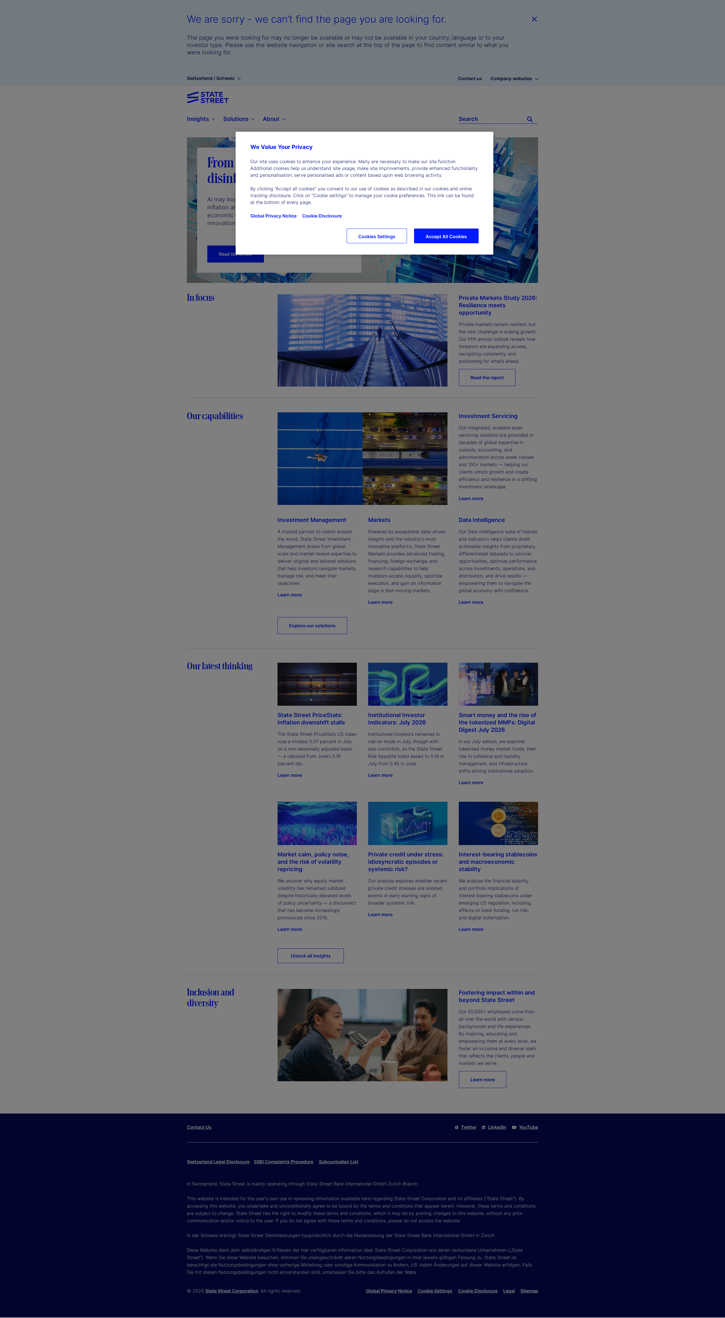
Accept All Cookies (446, 236)
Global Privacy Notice (273, 216)
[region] (364, 193)
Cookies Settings (376, 236)
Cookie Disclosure (322, 216)
